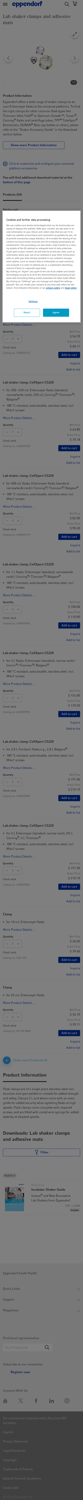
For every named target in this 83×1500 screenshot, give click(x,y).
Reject (27, 312)
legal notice (71, 288)
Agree (56, 312)
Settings (33, 301)
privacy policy (53, 288)
